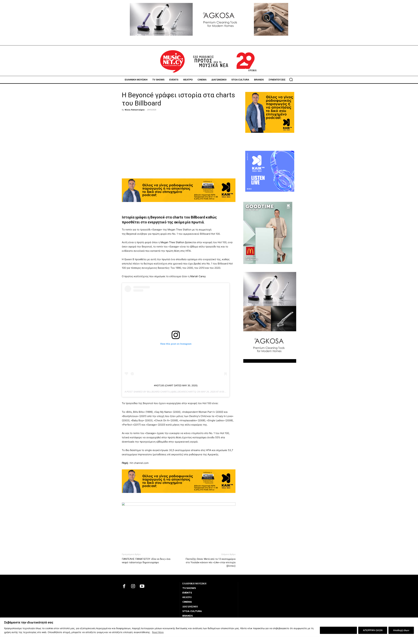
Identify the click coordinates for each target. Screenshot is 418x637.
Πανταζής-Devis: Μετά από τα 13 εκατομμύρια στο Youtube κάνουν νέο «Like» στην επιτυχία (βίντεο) (210, 562)
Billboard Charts (158, 391)
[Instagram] (133, 586)
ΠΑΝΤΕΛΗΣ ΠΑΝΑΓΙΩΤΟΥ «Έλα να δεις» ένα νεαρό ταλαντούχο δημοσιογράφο (146, 561)
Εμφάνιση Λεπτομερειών (338, 630)
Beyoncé (131, 233)
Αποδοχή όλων (401, 630)
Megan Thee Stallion (172, 242)
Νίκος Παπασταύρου (135, 109)
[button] (291, 79)
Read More (158, 632)
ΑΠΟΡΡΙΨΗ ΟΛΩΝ (372, 630)
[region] (209, 627)
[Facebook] (124, 586)
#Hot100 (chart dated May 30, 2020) (176, 385)
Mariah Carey (197, 276)
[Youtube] (142, 586)
